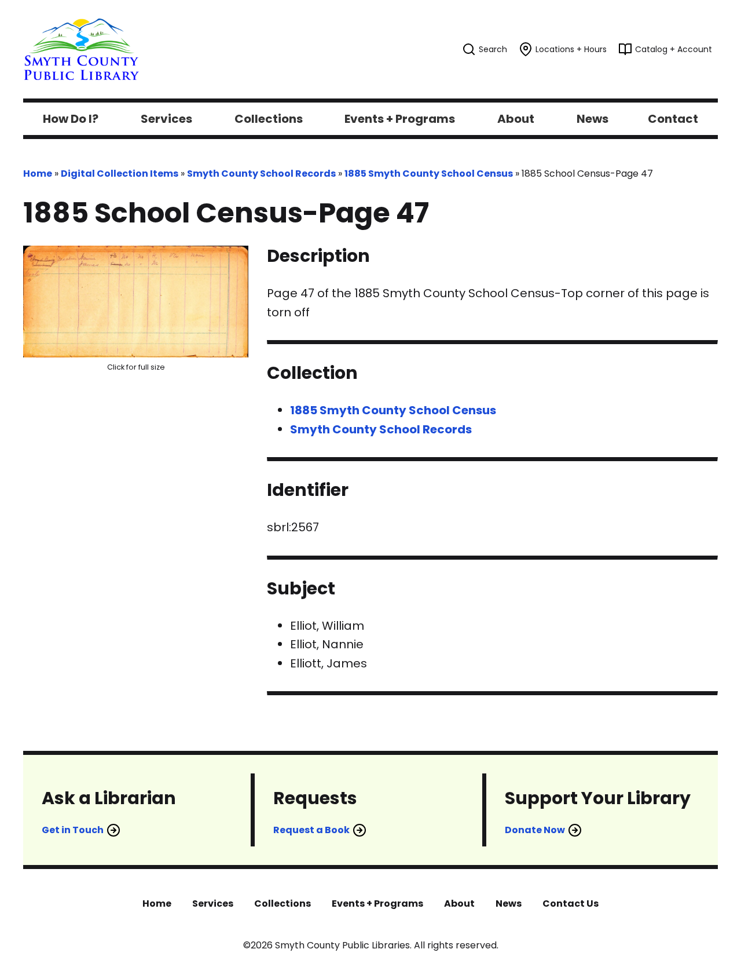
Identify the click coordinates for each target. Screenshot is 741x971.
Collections (282, 903)
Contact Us (570, 903)
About (459, 903)
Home (37, 173)
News (509, 903)
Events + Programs (377, 903)
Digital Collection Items (119, 173)
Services (212, 903)
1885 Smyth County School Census (428, 173)
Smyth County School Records (261, 173)
